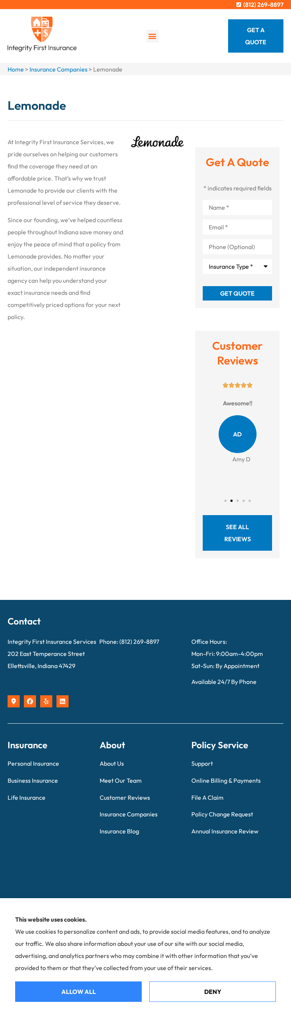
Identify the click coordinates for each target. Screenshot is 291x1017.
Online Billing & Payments (226, 780)
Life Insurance (26, 797)
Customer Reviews (125, 797)
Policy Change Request (222, 814)
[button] (152, 36)
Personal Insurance (33, 763)
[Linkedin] (62, 701)
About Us (112, 763)
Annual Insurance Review (224, 831)
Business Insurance (33, 780)
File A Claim (207, 797)
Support (202, 763)
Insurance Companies (59, 69)
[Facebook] (30, 701)
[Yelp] (46, 701)
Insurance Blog (119, 831)
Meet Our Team (121, 780)
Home (16, 69)
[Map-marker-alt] (14, 701)
